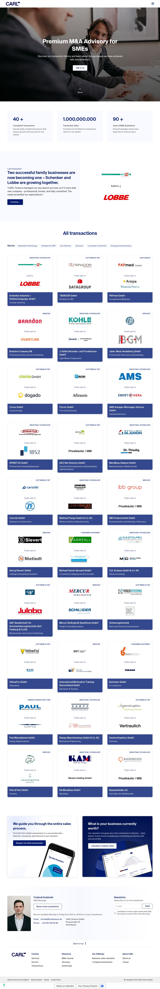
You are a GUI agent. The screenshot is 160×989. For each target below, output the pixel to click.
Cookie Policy (56, 980)
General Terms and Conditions (18, 980)
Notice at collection (65, 986)
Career (126, 962)
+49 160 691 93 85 (50, 923)
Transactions (37, 966)
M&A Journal (67, 958)
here (148, 914)
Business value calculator (103, 958)
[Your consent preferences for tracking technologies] (4, 985)
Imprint (46, 980)
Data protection (36, 980)
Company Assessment (102, 962)
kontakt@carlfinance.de (51, 919)
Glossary (66, 962)
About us (126, 958)
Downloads (67, 966)
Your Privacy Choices (87, 986)
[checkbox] (115, 913)
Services (35, 958)
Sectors (35, 962)
